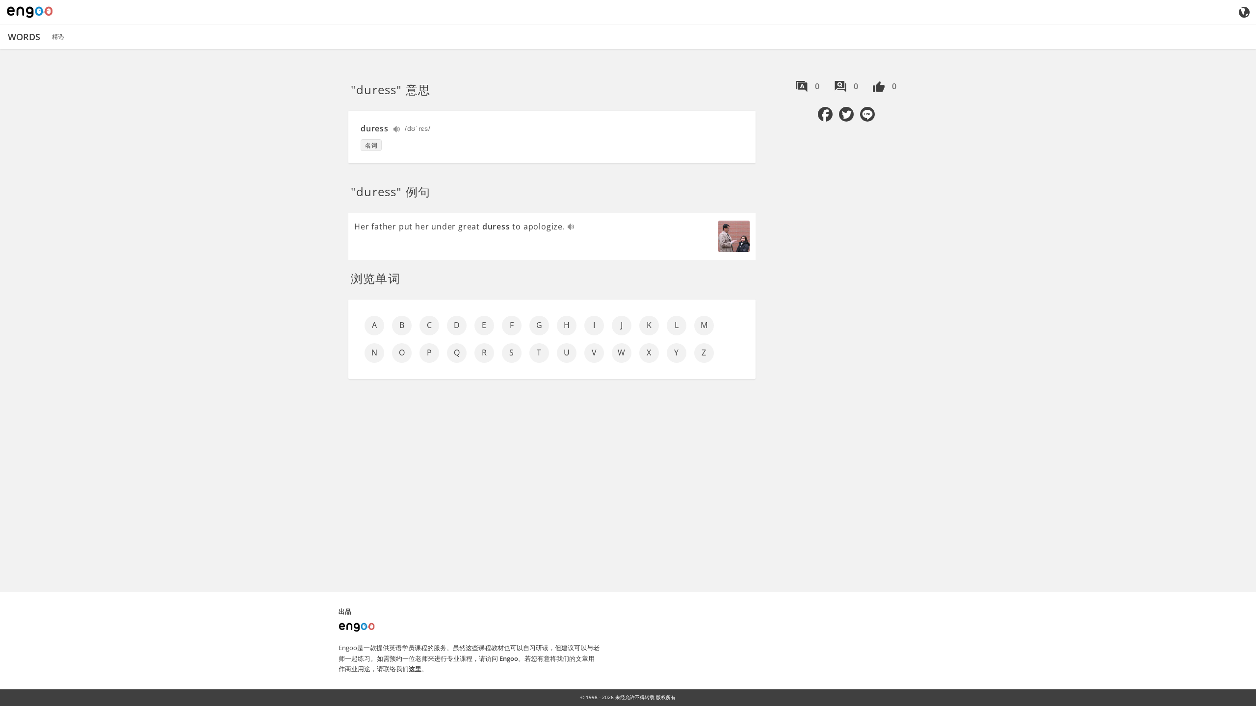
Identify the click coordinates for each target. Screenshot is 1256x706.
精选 (58, 36)
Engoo (508, 658)
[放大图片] (734, 236)
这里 (415, 668)
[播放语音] (397, 130)
